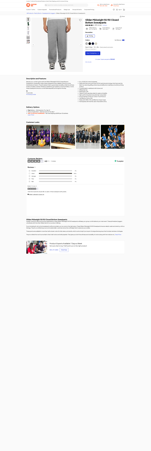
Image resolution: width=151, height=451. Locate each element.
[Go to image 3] (28, 28)
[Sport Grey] (86, 43)
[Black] (89, 43)
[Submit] (46, 5)
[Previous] (119, 122)
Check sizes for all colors (106, 47)
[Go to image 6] (28, 41)
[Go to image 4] (28, 33)
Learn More (31, 115)
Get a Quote (88, 62)
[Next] (123, 122)
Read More (118, 234)
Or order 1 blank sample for (105, 59)
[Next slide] (81, 45)
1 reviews (104, 25)
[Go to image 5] (28, 37)
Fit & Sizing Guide (31, 94)
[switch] (123, 40)
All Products (30, 13)
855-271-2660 (54, 250)
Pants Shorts (37, 13)
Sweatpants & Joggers (48, 13)
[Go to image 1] (28, 19)
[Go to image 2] (28, 24)
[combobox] (66, 5)
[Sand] (96, 43)
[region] (75, 137)
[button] (119, 6)
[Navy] (93, 43)
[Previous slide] (33, 45)
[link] (31, 5)
